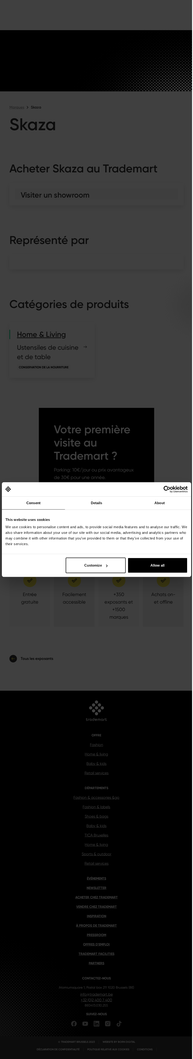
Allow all (157, 565)
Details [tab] (96, 503)
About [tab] (159, 503)
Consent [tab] (33, 503)
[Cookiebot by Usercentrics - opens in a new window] (167, 489)
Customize (93, 565)
